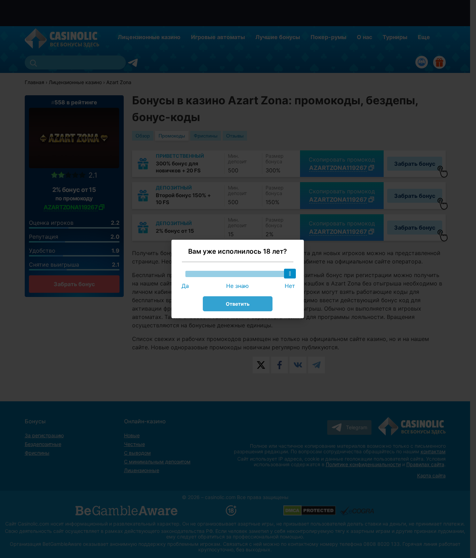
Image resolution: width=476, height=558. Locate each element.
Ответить (237, 304)
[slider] (290, 273)
